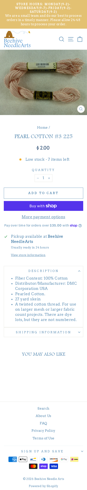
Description (43, 271)
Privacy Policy (43, 430)
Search (43, 408)
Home (42, 127)
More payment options (43, 217)
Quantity (43, 170)
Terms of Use (44, 438)
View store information (28, 255)
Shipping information (43, 332)
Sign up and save (42, 451)
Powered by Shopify (43, 486)
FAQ (43, 423)
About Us (43, 416)
